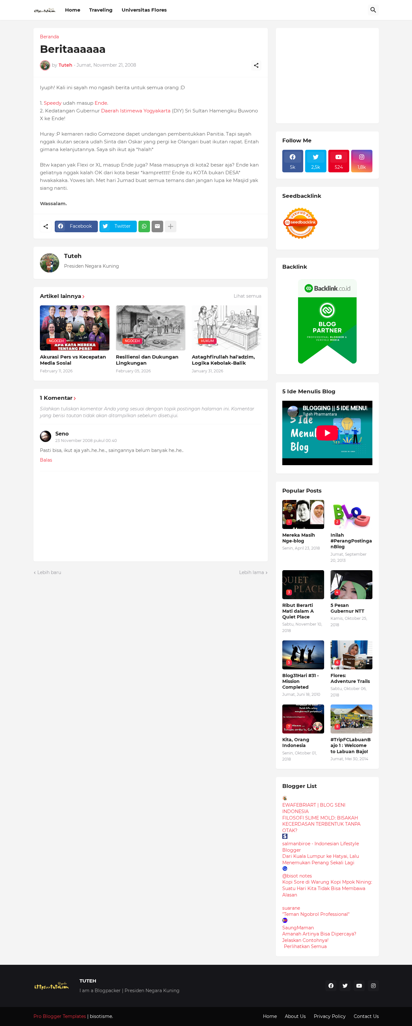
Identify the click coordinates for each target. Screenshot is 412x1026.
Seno (62, 434)
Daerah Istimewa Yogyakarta (136, 111)
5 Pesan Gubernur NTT (347, 608)
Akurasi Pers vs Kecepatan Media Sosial (73, 360)
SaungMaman (298, 928)
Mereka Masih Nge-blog (298, 538)
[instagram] (373, 985)
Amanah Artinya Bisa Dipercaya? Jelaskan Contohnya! (319, 937)
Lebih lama (251, 572)
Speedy (52, 103)
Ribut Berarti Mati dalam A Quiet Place (298, 611)
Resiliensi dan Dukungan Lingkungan (147, 360)
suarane (291, 908)
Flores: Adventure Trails (350, 678)
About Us (295, 1016)
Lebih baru (49, 572)
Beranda (49, 36)
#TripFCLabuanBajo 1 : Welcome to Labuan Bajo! (351, 745)
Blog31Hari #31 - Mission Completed (300, 681)
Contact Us (366, 1016)
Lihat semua (247, 296)
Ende (101, 103)
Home (72, 10)
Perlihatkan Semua (305, 946)
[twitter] (345, 985)
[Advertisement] (330, 74)
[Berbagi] (256, 65)
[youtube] (359, 985)
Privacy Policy (330, 1016)
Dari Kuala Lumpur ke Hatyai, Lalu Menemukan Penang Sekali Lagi (320, 859)
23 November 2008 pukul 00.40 (86, 440)
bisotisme (100, 1016)
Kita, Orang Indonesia (295, 742)
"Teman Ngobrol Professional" (316, 914)
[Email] (157, 226)
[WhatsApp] (144, 226)
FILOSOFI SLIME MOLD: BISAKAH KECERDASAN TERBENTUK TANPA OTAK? (321, 824)
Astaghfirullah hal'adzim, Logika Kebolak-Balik (223, 360)
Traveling (101, 10)
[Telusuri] (373, 10)
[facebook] (330, 985)
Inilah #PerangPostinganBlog (351, 541)
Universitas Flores (144, 10)
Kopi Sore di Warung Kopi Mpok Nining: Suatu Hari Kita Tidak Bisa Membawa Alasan (327, 888)
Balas (46, 460)
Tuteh (72, 256)
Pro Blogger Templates (59, 1016)
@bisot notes (297, 876)
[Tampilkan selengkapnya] (170, 226)
